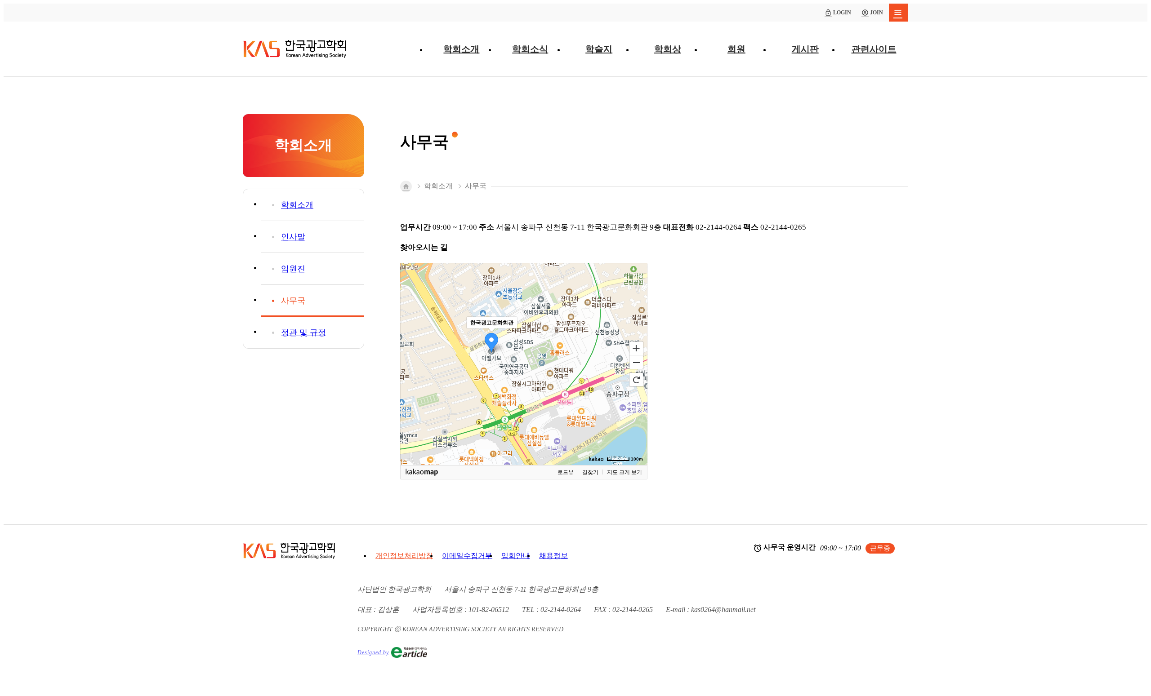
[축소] (636, 362)
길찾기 (590, 472)
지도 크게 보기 (624, 472)
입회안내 (515, 555)
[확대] (636, 348)
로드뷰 (566, 472)
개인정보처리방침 (404, 555)
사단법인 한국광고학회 (294, 49)
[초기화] (636, 379)
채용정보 (553, 555)
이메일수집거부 (467, 555)
